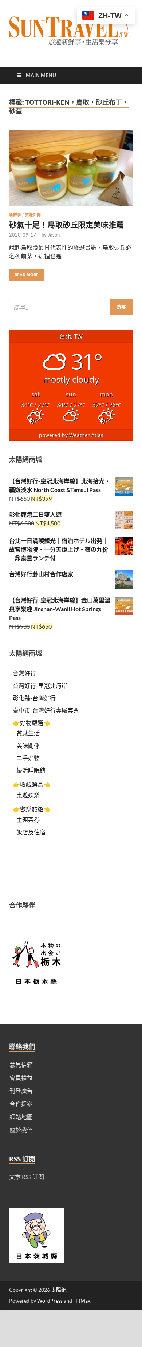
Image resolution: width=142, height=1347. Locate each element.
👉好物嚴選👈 (32, 722)
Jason (54, 235)
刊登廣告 (21, 1090)
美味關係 (28, 745)
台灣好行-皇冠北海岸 (40, 685)
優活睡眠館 (31, 770)
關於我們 (21, 1129)
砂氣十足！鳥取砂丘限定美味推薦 (66, 224)
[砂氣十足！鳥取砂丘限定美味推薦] (71, 171)
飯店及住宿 (31, 831)
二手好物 (28, 757)
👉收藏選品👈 (32, 784)
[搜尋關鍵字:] (71, 307)
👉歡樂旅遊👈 (32, 809)
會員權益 (21, 1077)
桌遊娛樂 (28, 794)
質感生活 (28, 733)
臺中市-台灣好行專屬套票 (46, 710)
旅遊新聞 (33, 214)
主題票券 (28, 819)
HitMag (81, 1301)
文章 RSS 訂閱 (26, 1176)
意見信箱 (21, 1064)
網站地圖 (21, 1116)
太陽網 (58, 1290)
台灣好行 (24, 673)
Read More (24, 273)
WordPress (50, 1301)
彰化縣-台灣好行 (34, 697)
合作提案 (21, 1103)
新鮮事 (15, 214)
